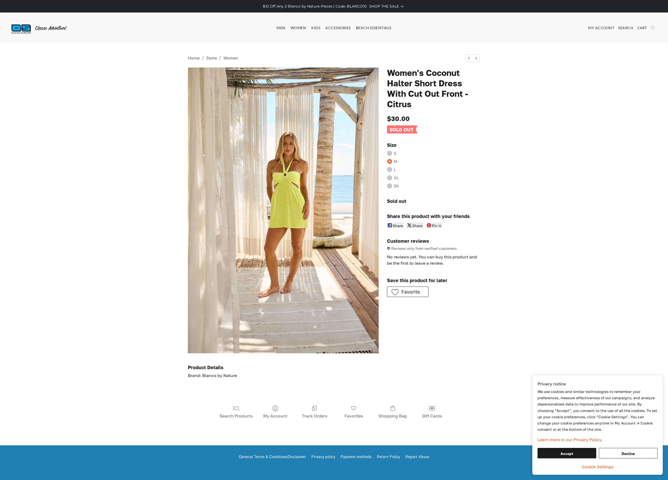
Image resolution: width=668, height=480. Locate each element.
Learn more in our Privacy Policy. (570, 439)
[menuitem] (469, 58)
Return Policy (388, 457)
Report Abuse (417, 457)
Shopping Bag (393, 415)
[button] (32, 28)
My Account (275, 415)
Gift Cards (432, 415)
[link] (387, 6)
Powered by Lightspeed (334, 466)
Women (298, 28)
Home (194, 57)
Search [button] (625, 28)
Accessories (338, 28)
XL (396, 177)
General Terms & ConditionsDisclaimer (272, 457)
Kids (315, 28)
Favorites (353, 415)
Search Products (236, 415)
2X (396, 186)
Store (211, 57)
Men (281, 28)
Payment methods (356, 457)
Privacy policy (323, 457)
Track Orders (314, 415)
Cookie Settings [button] (597, 466)
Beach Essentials (373, 28)
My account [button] (601, 28)
